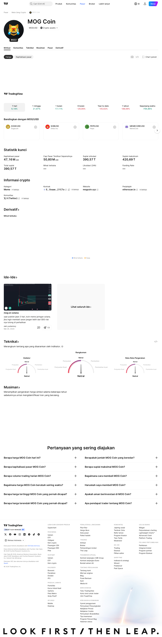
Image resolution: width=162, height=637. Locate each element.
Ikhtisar (83, 543)
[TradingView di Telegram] (29, 534)
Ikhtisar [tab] (7, 48)
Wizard (116, 563)
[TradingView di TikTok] (34, 534)
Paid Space (118, 568)
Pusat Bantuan (85, 578)
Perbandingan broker (88, 548)
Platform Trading (145, 538)
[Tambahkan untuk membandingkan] (36, 127)
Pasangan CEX (53, 545)
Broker (92, 4)
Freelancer (118, 566)
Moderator (118, 541)
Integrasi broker (145, 548)
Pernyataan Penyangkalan (90, 606)
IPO (49, 578)
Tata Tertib (118, 538)
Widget (142, 528)
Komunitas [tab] (18, 48)
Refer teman (118, 533)
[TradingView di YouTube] (15, 534)
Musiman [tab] (40, 48)
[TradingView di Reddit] (38, 534)
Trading (117, 548)
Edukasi (117, 551)
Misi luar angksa (86, 573)
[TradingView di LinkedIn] (24, 534)
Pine (49, 551)
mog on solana (11, 313)
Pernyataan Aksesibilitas (89, 614)
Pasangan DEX (53, 548)
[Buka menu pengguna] (145, 3)
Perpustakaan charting (148, 530)
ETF (49, 538)
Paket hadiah (85, 535)
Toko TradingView (87, 591)
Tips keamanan (86, 616)
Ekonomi (51, 570)
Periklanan (143, 545)
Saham (50, 535)
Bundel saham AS (87, 563)
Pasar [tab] (50, 48)
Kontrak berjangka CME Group (92, 558)
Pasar (82, 4)
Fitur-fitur (83, 528)
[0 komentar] (38, 327)
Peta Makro (52, 593)
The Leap (84, 551)
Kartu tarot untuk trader (89, 593)
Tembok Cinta (119, 530)
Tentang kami (85, 570)
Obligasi (51, 540)
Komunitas (71, 4)
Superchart (52, 528)
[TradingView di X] (5, 534)
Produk (59, 4)
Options (51, 591)
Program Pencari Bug (88, 619)
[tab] (8, 57)
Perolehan (51, 573)
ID (139, 4)
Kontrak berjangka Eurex (89, 560)
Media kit (83, 583)
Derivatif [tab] (59, 48)
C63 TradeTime (86, 596)
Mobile (50, 603)
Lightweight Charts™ (147, 533)
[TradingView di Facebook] (10, 534)
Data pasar (84, 533)
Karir (82, 581)
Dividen (50, 576)
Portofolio (51, 586)
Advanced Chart (145, 535)
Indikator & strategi (121, 560)
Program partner (145, 551)
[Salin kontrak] (69, 190)
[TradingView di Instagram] (19, 534)
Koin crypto (52, 543)
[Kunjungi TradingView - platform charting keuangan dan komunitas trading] (13, 93)
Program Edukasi (145, 553)
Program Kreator (120, 535)
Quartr (6, 563)
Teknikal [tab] (30, 48)
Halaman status (86, 622)
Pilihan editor (119, 553)
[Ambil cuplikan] (132, 57)
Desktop (51, 606)
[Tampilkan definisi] (21, 156)
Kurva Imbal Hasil (54, 588)
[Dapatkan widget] (137, 57)
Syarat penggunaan (88, 603)
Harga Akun (84, 530)
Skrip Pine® (52, 596)
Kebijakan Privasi (86, 609)
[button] (64, 3)
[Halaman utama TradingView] (6, 3)
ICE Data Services (34, 546)
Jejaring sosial (119, 528)
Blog (82, 576)
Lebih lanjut (104, 4)
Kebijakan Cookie (86, 611)
